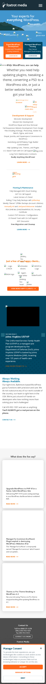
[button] (40, 5)
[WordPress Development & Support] (23, 106)
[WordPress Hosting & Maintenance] (23, 178)
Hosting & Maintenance (23, 188)
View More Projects (15, 366)
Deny (23, 678)
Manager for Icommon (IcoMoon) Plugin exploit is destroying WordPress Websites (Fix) (20, 541)
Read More (11, 504)
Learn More (22, 162)
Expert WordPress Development (13, 45)
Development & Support (23, 115)
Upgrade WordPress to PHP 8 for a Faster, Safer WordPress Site (21, 489)
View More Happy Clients (22, 289)
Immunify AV (9, 206)
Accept (23, 667)
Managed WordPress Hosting (33, 45)
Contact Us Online (23, 636)
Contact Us (7, 420)
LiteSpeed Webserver (26, 206)
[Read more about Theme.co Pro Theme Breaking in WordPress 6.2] (23, 575)
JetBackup (36, 200)
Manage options (23, 672)
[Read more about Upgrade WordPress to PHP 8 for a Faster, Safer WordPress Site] (23, 472)
